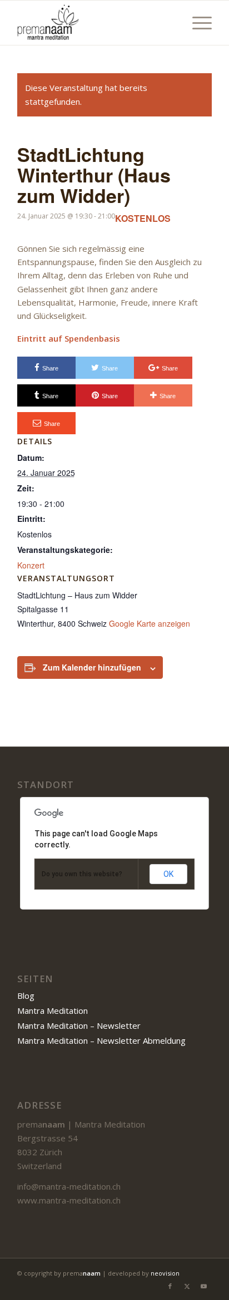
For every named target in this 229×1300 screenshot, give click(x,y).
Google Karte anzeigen (149, 623)
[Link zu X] (186, 1286)
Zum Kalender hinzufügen (92, 667)
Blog (25, 995)
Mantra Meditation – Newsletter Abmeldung (101, 1040)
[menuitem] (196, 23)
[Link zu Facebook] (170, 1286)
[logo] (95, 23)
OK (168, 874)
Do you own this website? (82, 874)
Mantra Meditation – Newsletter (79, 1025)
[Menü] (196, 23)
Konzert (30, 565)
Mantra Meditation (52, 1010)
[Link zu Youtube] (203, 1286)
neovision (165, 1273)
